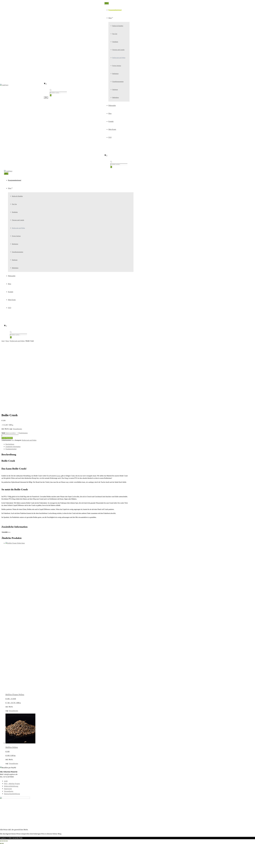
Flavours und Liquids (118, 49)
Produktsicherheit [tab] (10, 449)
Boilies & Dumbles (117, 26)
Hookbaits (115, 42)
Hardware (115, 89)
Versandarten (8, 791)
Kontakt (110, 121)
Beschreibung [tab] (9, 444)
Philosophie (112, 105)
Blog (109, 113)
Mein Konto (112, 129)
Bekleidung (115, 97)
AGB (5, 781)
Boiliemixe (115, 73)
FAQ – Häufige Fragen (12, 784)
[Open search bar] (50, 90)
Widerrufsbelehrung (11, 786)
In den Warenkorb (7, 438)
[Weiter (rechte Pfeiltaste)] (3, 843)
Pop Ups (114, 34)
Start (2, 341)
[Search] (50, 95)
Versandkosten (17, 429)
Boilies (58, 476)
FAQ (110, 137)
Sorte (3, 433)
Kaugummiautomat (115, 10)
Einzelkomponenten (118, 81)
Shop (110, 18)
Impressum (8, 789)
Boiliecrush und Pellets (118, 57)
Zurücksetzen (23, 433)
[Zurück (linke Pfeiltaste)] (1, 843)
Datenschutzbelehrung (12, 794)
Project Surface (116, 65)
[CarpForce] (8, 171)
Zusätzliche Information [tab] (12, 446)
